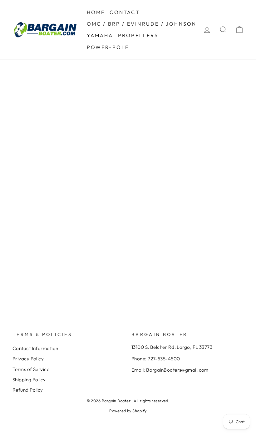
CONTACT (125, 12)
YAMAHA (100, 35)
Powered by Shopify (127, 410)
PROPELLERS (138, 35)
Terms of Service (30, 369)
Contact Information (35, 348)
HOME (96, 12)
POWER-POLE (108, 47)
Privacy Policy (28, 359)
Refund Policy (27, 390)
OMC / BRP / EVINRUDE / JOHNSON (142, 24)
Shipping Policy (29, 380)
